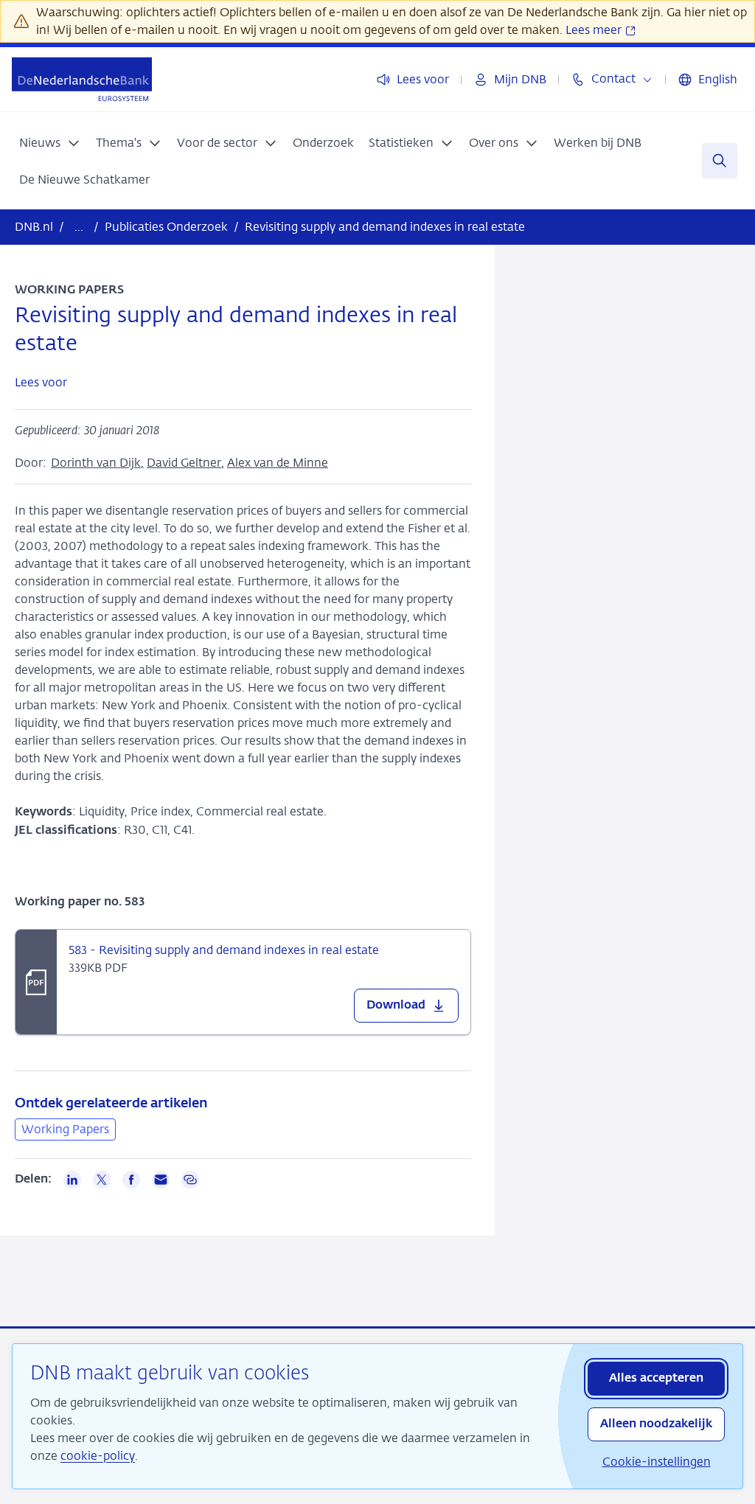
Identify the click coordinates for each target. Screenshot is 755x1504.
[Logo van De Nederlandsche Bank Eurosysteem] (82, 79)
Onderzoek (323, 143)
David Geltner (184, 463)
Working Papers (65, 1129)
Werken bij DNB (597, 143)
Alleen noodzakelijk (656, 1424)
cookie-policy (97, 1456)
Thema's (119, 143)
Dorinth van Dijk (96, 463)
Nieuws (39, 143)
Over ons (493, 143)
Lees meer (595, 30)
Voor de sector (217, 143)
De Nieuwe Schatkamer (84, 180)
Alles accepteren (656, 1379)
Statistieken (401, 143)
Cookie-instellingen (656, 1462)
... (78, 227)
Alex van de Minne (277, 463)
